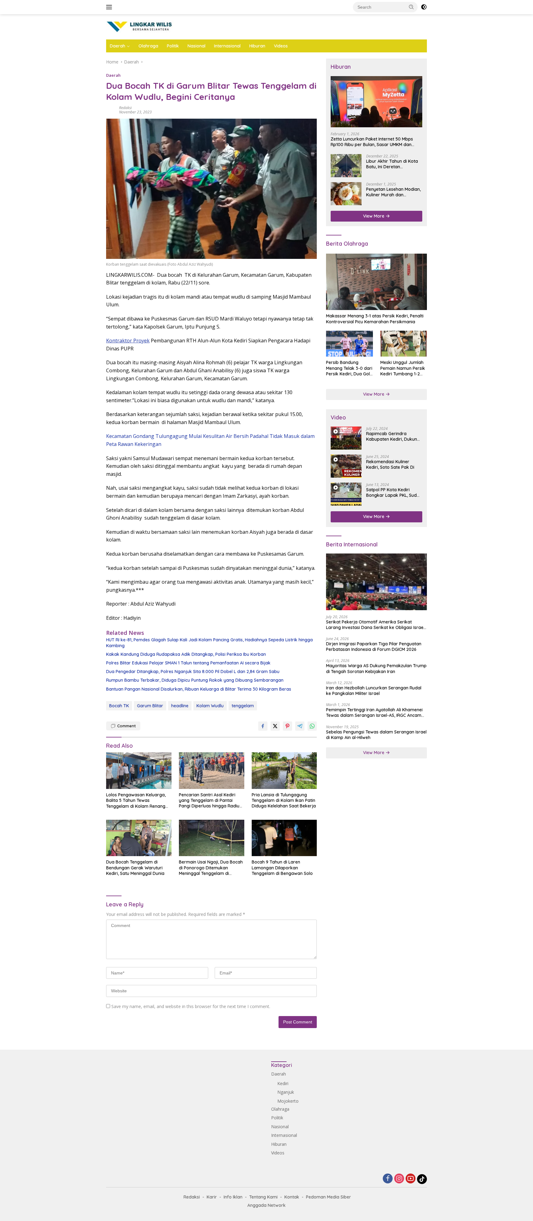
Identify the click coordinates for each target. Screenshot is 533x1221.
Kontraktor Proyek (128, 340)
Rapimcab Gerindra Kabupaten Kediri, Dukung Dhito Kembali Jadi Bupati (393, 436)
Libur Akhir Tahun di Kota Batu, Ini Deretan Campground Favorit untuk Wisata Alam (394, 163)
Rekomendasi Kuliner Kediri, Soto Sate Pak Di (390, 464)
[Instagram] (399, 1179)
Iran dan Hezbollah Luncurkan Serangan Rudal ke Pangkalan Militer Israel (373, 690)
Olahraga (148, 46)
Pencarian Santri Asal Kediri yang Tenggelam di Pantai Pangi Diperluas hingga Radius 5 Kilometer (210, 800)
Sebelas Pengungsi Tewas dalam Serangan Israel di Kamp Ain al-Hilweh (376, 734)
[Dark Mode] (424, 7)
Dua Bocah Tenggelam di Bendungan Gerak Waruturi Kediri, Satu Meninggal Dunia (135, 867)
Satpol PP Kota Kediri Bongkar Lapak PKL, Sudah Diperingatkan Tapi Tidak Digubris (394, 492)
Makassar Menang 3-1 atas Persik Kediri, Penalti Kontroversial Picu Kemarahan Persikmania (375, 319)
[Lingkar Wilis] (140, 26)
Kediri (282, 1083)
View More (374, 216)
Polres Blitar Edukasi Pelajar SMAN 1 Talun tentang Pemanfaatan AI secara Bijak (188, 663)
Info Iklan (233, 1197)
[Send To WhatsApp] (312, 726)
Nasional (196, 46)
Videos (281, 46)
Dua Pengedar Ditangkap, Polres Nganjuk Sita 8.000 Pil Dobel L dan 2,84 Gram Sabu (192, 671)
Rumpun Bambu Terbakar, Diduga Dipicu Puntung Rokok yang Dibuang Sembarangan (194, 680)
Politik (173, 46)
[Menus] (110, 7)
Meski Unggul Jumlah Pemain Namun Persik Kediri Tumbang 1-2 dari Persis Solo (402, 368)
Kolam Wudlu (210, 706)
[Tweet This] (275, 726)
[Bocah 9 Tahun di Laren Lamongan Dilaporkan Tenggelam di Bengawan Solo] (284, 838)
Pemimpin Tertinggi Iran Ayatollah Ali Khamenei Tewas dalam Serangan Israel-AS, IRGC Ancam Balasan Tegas (374, 712)
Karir (212, 1197)
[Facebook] (388, 1179)
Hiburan (257, 46)
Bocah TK (119, 706)
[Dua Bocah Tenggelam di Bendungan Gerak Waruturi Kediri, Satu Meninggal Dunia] (138, 838)
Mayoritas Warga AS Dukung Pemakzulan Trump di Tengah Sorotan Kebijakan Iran (376, 668)
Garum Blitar (150, 706)
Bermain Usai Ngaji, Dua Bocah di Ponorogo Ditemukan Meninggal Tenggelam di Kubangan (211, 867)
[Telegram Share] (299, 726)
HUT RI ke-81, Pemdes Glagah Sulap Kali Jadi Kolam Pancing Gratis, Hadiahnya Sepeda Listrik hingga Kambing (209, 642)
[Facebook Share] (262, 726)
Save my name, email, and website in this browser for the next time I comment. (190, 1006)
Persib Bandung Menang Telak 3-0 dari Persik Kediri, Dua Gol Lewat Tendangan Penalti (349, 368)
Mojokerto (288, 1101)
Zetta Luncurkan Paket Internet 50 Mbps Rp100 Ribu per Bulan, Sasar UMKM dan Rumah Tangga (372, 141)
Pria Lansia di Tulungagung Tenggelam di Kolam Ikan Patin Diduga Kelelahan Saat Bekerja (284, 800)
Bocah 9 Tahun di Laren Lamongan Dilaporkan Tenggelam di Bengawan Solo (282, 867)
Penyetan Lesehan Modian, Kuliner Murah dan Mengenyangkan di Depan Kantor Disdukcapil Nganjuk (393, 192)
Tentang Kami (263, 1197)
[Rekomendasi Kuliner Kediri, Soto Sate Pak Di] (346, 466)
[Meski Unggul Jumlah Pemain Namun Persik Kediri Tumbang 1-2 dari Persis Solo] (403, 344)
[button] (411, 7)
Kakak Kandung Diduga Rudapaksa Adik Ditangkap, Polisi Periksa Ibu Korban (186, 654)
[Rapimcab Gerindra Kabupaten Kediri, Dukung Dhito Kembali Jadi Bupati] (346, 438)
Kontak (291, 1197)
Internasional (227, 46)
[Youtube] (410, 1179)
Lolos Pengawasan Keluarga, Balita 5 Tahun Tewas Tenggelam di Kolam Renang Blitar (136, 800)
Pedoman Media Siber (328, 1197)
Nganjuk (285, 1092)
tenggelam (243, 706)
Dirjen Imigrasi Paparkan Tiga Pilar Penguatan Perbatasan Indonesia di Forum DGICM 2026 (373, 646)
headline (179, 706)
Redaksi (125, 107)
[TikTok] (422, 1179)
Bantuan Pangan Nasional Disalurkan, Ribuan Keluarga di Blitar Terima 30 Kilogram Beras (198, 689)
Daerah (117, 46)
